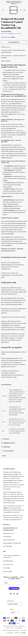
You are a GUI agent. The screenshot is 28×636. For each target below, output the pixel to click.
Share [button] (4, 455)
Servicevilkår (6, 568)
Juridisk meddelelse (19, 632)
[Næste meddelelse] (25, 2)
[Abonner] (23, 583)
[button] (3, 10)
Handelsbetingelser (8, 561)
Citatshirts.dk (9, 626)
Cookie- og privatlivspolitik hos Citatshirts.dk (11, 556)
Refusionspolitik (7, 571)
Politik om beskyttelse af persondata (11, 630)
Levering (10, 33)
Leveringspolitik (9, 632)
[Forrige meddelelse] (3, 2)
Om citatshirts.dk (8, 564)
